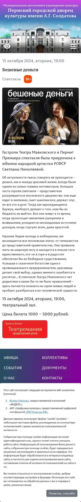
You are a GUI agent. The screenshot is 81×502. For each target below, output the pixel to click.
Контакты (52, 378)
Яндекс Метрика (19, 401)
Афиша (11, 357)
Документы (54, 368)
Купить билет (14, 323)
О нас (9, 378)
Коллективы (55, 357)
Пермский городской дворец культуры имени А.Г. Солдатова (40, 12)
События (13, 368)
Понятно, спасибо (62, 493)
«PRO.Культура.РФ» (36, 412)
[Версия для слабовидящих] (7, 47)
